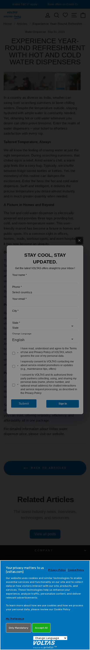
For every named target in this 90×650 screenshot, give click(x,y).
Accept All (41, 627)
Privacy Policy (57, 570)
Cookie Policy (76, 570)
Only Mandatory (18, 627)
